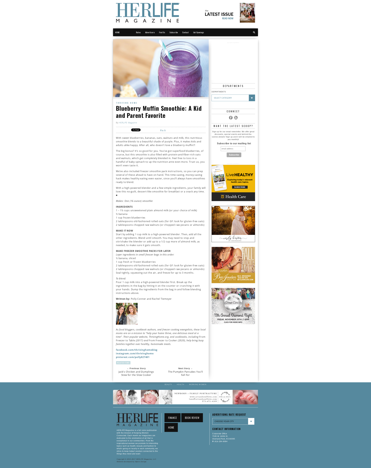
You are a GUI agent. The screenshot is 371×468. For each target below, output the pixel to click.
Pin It (163, 130)
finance (172, 418)
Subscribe (174, 32)
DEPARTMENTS (219, 92)
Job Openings (198, 32)
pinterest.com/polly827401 (133, 357)
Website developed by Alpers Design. (132, 461)
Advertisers (150, 32)
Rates (138, 32)
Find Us (162, 32)
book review (192, 418)
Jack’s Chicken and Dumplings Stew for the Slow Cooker (136, 373)
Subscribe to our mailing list (234, 143)
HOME (117, 32)
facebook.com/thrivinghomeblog (136, 349)
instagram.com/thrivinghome (135, 353)
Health (180, 384)
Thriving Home (127, 102)
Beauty (168, 384)
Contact (185, 32)
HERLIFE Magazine (128, 122)
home (171, 427)
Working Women (198, 384)
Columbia (128, 32)
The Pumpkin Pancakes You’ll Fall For (185, 373)
